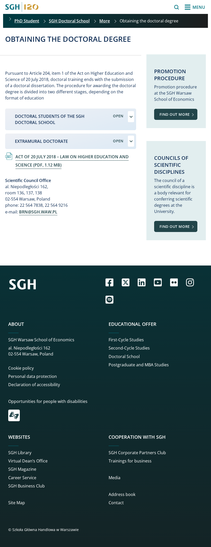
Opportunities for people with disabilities (47, 401)
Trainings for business (130, 461)
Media (114, 477)
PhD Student (26, 21)
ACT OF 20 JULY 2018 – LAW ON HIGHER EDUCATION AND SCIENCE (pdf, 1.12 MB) (72, 161)
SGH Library (19, 452)
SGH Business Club (26, 486)
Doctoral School (124, 356)
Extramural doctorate (41, 141)
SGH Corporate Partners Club (137, 452)
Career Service (22, 477)
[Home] (22, 7)
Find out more (175, 114)
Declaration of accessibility (34, 384)
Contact (116, 502)
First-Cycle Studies (126, 340)
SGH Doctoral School (69, 21)
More (104, 21)
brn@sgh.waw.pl (38, 212)
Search (163, 7)
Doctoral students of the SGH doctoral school (49, 119)
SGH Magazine (22, 469)
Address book (122, 494)
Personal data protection (32, 376)
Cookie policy (21, 368)
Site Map (16, 502)
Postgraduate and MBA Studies (139, 365)
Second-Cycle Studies (129, 348)
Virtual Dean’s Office (28, 461)
